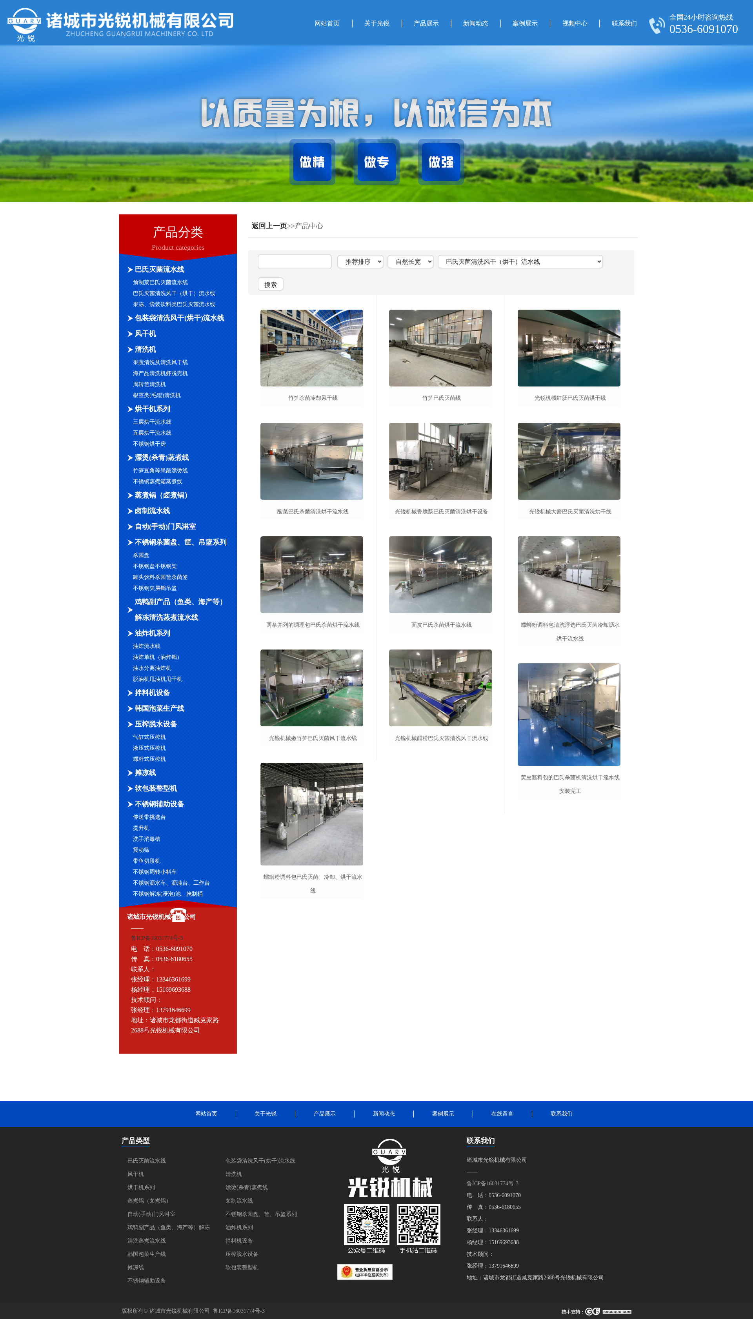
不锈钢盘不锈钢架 (155, 566)
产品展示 (426, 23)
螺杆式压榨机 (149, 759)
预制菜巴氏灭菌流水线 (160, 282)
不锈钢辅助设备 (159, 804)
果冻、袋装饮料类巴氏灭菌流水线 (174, 304)
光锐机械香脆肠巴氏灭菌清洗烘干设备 (441, 512)
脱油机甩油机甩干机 (157, 679)
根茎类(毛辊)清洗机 (157, 395)
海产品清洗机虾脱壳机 (160, 373)
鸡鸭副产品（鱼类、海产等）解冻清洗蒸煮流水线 (181, 609)
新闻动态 (475, 23)
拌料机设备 (152, 693)
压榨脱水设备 (156, 724)
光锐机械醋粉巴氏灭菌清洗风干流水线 (441, 738)
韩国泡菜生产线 (159, 708)
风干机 (145, 333)
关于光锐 (376, 23)
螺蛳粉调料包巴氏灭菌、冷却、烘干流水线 (313, 884)
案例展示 (525, 23)
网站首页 (327, 23)
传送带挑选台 (149, 817)
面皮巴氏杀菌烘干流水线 (441, 625)
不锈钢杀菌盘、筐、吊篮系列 (181, 542)
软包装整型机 (156, 788)
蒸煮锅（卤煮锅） (163, 495)
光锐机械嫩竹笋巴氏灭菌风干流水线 (313, 738)
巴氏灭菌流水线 (159, 269)
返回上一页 (269, 226)
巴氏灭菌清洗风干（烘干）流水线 (174, 293)
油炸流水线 (146, 646)
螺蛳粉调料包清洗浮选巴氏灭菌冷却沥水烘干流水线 (570, 632)
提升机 (141, 828)
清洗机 (145, 349)
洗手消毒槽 (146, 839)
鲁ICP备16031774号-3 (157, 938)
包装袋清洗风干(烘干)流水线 (179, 318)
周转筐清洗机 (149, 384)
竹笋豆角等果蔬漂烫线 (160, 471)
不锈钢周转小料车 (155, 872)
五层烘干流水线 (152, 433)
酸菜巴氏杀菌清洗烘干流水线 (313, 512)
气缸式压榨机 (149, 737)
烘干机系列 (152, 409)
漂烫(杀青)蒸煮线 (162, 457)
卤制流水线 (152, 511)
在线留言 (502, 1114)
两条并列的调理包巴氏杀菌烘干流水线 (313, 625)
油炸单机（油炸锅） (157, 657)
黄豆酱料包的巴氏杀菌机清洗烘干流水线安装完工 (570, 784)
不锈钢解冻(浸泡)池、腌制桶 (168, 894)
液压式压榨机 (149, 748)
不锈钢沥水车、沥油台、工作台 (171, 883)
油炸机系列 (152, 633)
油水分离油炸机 (152, 668)
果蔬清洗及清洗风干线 (160, 362)
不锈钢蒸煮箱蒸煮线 (157, 481)
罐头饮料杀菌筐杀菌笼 (160, 577)
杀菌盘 (141, 555)
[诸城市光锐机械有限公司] (120, 40)
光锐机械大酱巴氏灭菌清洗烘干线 (570, 512)
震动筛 (141, 850)
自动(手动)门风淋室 (165, 526)
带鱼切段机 (146, 861)
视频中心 (574, 23)
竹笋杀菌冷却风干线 (313, 398)
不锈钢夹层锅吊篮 (155, 588)
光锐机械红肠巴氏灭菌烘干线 (570, 398)
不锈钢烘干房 (149, 444)
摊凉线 (145, 773)
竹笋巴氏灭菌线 (441, 398)
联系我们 (624, 23)
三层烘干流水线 (152, 422)
